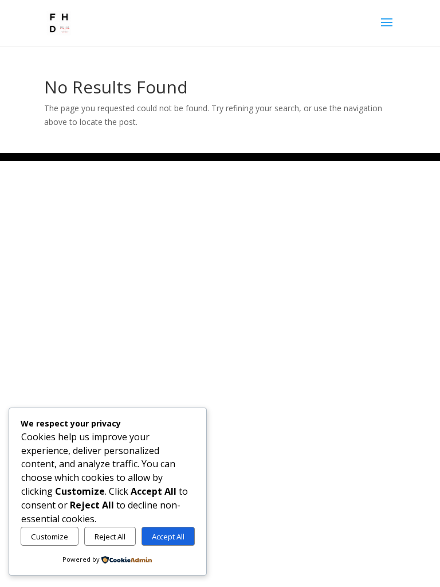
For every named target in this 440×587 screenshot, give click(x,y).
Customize (49, 536)
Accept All (168, 536)
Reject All (110, 536)
